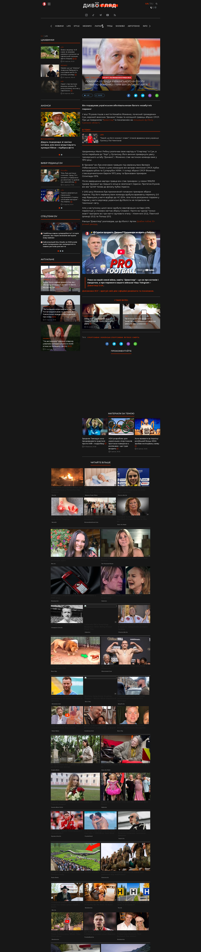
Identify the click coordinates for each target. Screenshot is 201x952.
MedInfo (87, 26)
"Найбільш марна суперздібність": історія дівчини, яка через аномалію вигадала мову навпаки (61, 240)
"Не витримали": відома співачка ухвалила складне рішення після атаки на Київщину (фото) (58, 348)
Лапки (98, 26)
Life (69, 26)
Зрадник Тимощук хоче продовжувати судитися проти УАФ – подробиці (93, 441)
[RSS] (115, 15)
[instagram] (86, 15)
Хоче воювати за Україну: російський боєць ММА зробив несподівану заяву (147, 441)
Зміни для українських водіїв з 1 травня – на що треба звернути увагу (99, 321)
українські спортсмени (111, 337)
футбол (127, 337)
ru (151, 3)
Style (77, 26)
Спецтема (96, 78)
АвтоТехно (134, 26)
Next (150, 26)
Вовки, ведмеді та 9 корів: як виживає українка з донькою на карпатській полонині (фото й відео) (70, 54)
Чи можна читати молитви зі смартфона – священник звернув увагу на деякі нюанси (140, 321)
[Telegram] (100, 15)
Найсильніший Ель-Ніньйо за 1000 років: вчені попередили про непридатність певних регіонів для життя (60, 249)
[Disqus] (121, 384)
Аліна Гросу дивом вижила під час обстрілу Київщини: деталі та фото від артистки (59, 289)
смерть (135, 337)
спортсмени (93, 337)
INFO (145, 26)
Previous (51, 26)
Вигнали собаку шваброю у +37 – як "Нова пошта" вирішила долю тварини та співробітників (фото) (70, 199)
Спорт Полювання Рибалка (117, 78)
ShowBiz (120, 26)
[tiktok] (93, 15)
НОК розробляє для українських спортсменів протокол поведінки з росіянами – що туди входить (120, 444)
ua (147, 3)
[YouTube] (108, 15)
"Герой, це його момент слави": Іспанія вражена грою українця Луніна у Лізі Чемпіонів (129, 139)
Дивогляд (108, 120)
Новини (59, 26)
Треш (110, 26)
